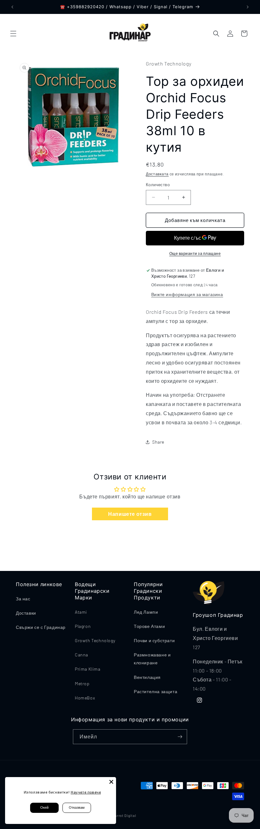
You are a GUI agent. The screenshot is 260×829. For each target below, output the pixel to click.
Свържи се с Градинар (41, 627)
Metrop (82, 683)
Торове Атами (149, 626)
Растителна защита (155, 691)
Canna (81, 654)
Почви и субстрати (154, 640)
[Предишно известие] (12, 7)
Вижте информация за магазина (187, 294)
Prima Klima (88, 669)
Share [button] (158, 442)
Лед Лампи (146, 612)
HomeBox (85, 697)
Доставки (26, 613)
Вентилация (147, 677)
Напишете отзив (130, 514)
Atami (81, 612)
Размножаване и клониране (152, 658)
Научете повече (86, 792)
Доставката (157, 174)
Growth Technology (95, 640)
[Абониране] (180, 736)
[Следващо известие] (248, 7)
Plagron (83, 626)
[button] (13, 34)
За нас (23, 598)
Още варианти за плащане (195, 253)
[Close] (111, 782)
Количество (158, 184)
